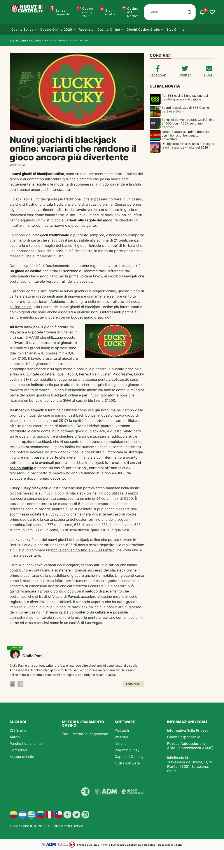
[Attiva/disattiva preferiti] (212, 12)
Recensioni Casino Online (99, 29)
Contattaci (18, 750)
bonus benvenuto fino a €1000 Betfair (82, 550)
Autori (15, 737)
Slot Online (175, 29)
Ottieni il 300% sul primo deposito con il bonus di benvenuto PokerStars (186, 135)
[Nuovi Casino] (27, 12)
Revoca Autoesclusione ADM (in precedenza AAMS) (190, 745)
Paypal (73, 596)
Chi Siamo (18, 730)
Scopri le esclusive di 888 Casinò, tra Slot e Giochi (186, 109)
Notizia (36, 40)
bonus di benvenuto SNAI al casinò (58, 400)
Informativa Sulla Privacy (187, 730)
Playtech (122, 730)
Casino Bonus (22, 29)
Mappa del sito (22, 756)
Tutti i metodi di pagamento (85, 734)
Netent (120, 743)
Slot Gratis (110, 12)
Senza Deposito (63, 12)
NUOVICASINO (19, 40)
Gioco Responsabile (183, 737)
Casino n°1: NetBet (133, 12)
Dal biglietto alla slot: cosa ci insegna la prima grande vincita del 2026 (188, 145)
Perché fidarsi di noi (26, 743)
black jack (20, 199)
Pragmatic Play (127, 750)
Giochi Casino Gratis (143, 29)
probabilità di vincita (170, 844)
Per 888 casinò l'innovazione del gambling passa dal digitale (185, 97)
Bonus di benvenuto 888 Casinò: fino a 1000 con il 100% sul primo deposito (188, 123)
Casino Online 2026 (87, 12)
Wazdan (121, 737)
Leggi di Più (133, 684)
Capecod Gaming (129, 756)
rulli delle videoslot (76, 281)
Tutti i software (127, 763)
